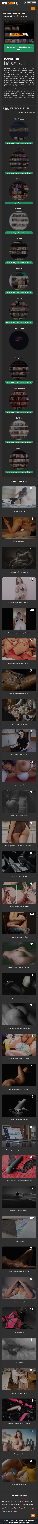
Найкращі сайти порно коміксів (19, 906)
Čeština (27, 1501)
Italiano (23, 1504)
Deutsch (14, 1504)
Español (4, 1511)
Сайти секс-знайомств (19, 724)
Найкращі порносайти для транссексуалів (19, 846)
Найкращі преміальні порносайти (19, 1028)
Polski (31, 1504)
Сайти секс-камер (19, 511)
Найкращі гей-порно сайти (19, 572)
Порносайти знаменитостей (19, 1271)
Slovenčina (27, 1508)
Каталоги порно (19, 1241)
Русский (17, 1508)
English (7, 1501)
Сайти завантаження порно (19, 1211)
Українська (14, 1511)
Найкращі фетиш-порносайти (19, 998)
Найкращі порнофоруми (19, 876)
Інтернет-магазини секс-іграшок (19, 1423)
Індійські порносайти (19, 1484)
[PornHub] (19, 32)
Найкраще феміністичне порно (19, 1089)
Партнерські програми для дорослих (19, 1150)
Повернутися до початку (25, 112)
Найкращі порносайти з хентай (19, 1058)
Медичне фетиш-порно (19, 1393)
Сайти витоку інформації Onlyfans (19, 633)
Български (17, 1501)
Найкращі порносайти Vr (19, 754)
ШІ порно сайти (19, 1454)
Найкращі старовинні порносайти (19, 663)
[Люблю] (5, 64)
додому (7, 13)
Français (4, 1504)
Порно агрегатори (19, 541)
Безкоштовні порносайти (19, 937)
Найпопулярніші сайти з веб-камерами (19, 1180)
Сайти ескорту (19, 1332)
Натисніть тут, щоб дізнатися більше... (19, 143)
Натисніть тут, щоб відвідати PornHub (19, 48)
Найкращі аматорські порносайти (19, 967)
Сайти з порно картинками (19, 1119)
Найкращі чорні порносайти (19, 693)
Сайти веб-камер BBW (19, 815)
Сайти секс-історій (19, 1302)
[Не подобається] (7, 64)
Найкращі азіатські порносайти (19, 602)
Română (7, 1508)
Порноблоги (19, 1363)
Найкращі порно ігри (19, 785)
